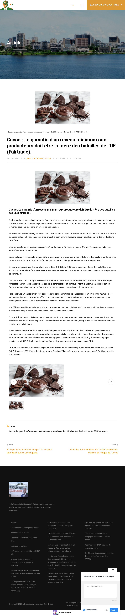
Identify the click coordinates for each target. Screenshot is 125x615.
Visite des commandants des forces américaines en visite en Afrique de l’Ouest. (93, 449)
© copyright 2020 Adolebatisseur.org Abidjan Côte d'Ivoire (31, 604)
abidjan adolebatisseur (39, 158)
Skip (106, 610)
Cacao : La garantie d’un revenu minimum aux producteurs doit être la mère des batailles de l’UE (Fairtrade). (47, 132)
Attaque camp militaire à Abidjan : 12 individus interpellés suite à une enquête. (29, 449)
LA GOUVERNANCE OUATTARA (104, 5)
